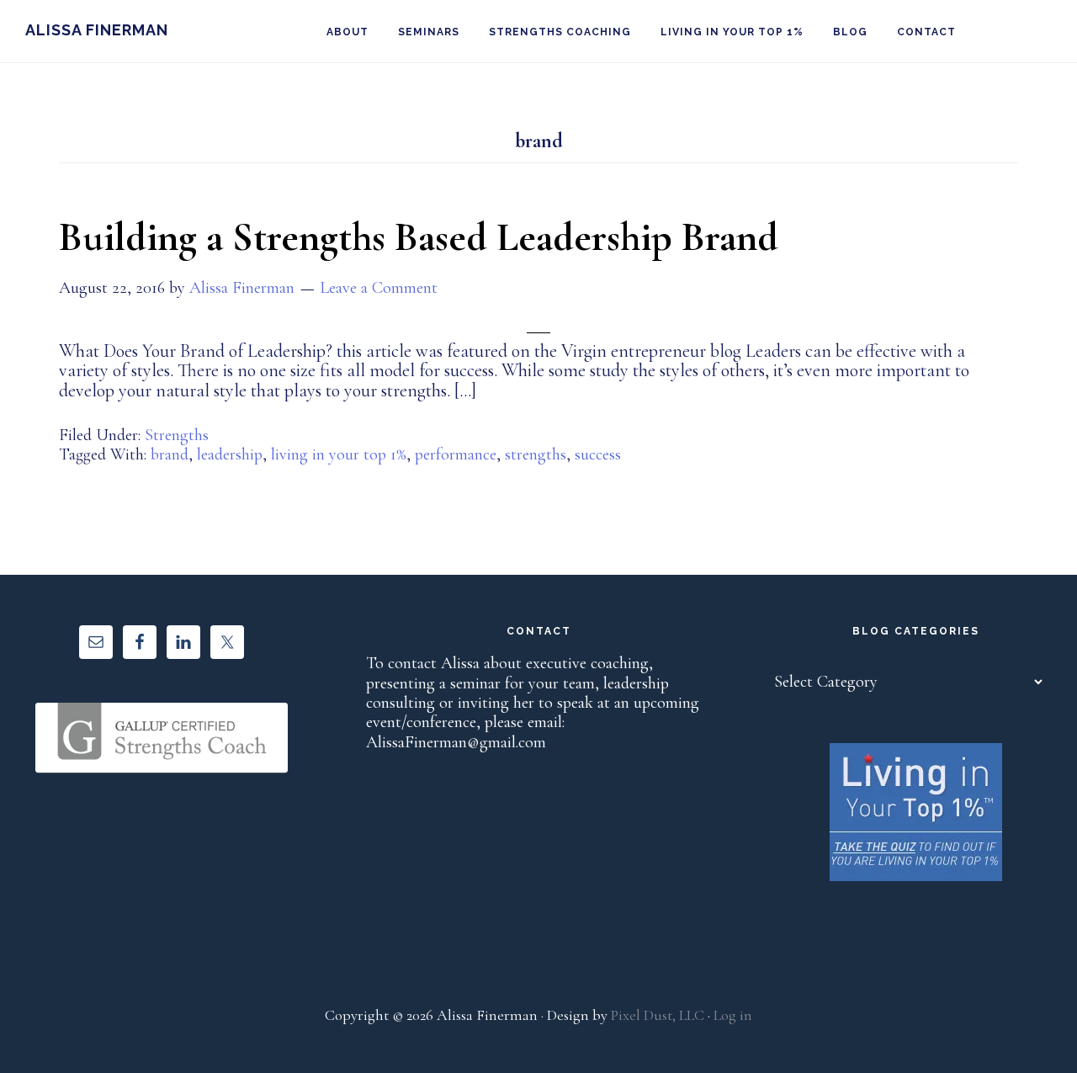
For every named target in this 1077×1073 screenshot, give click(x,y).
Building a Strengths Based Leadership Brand (418, 237)
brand (169, 454)
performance (455, 454)
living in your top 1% (338, 454)
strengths (535, 454)
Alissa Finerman (96, 30)
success (598, 454)
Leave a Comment (379, 288)
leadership (230, 454)
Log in (733, 1015)
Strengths (177, 435)
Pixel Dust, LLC (657, 1015)
